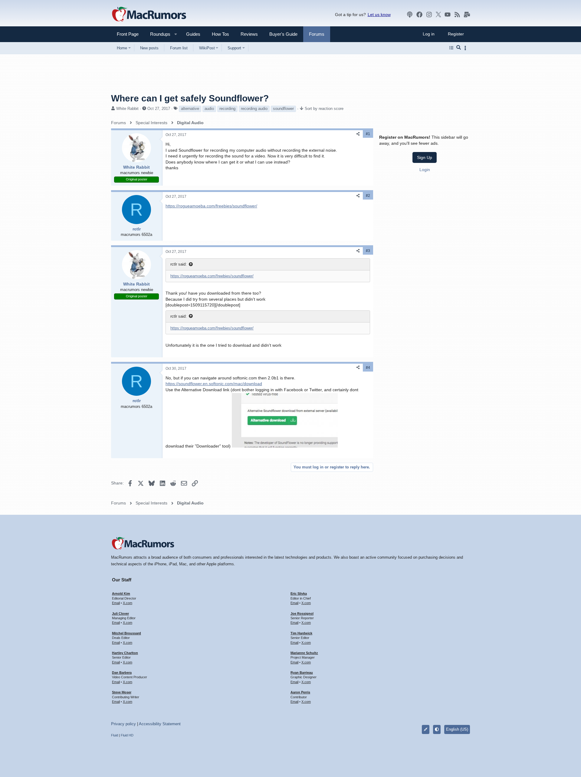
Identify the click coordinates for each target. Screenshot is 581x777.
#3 (368, 251)
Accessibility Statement (160, 724)
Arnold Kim (121, 593)
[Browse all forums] (451, 47)
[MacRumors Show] (410, 15)
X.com (127, 603)
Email (116, 603)
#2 (368, 195)
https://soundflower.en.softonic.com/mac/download (214, 383)
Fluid (114, 735)
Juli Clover (120, 613)
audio (209, 108)
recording (227, 108)
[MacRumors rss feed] (457, 15)
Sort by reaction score (324, 108)
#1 (368, 134)
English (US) (457, 729)
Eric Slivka (298, 593)
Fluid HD (127, 735)
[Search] (459, 47)
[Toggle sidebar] (466, 48)
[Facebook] (419, 15)
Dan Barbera (122, 672)
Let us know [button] (379, 14)
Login (424, 169)
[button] (157, 34)
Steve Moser (121, 692)
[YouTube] (448, 15)
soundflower (283, 108)
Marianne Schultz (304, 653)
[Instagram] (429, 15)
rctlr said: (178, 264)
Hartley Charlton (125, 653)
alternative (190, 108)
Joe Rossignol (301, 613)
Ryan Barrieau (301, 672)
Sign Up (424, 157)
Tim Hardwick (301, 633)
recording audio (254, 108)
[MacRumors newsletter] (467, 15)
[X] (438, 15)
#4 (368, 367)
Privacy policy (123, 724)
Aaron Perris (300, 692)
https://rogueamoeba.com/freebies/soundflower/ (211, 205)
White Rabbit (127, 108)
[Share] (358, 134)
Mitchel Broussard (126, 633)
